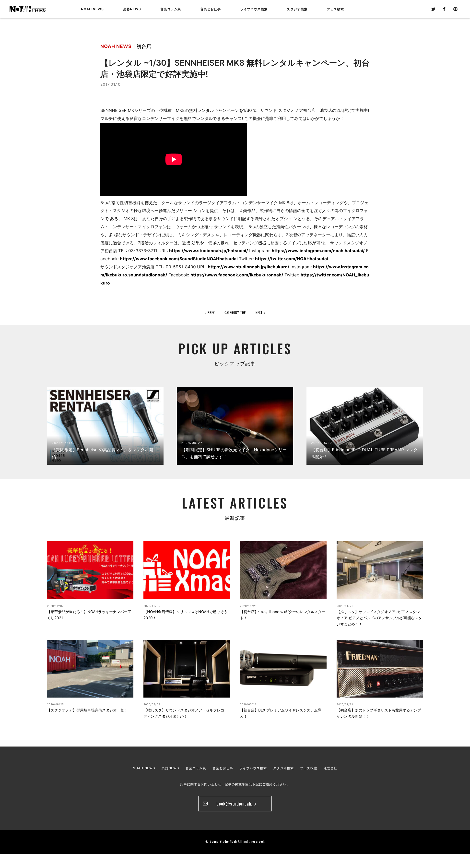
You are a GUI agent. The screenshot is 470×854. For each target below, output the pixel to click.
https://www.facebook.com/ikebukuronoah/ (236, 274)
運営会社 (330, 768)
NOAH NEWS (92, 9)
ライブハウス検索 (253, 768)
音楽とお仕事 (222, 768)
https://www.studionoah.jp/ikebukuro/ (248, 266)
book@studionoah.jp (236, 803)
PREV (211, 312)
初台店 (144, 46)
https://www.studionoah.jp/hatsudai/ (208, 250)
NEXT (259, 312)
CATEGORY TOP (235, 312)
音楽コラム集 (170, 9)
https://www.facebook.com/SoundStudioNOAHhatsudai (179, 258)
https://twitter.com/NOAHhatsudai (291, 258)
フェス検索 (308, 768)
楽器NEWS (132, 9)
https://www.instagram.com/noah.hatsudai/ (318, 250)
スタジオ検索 (283, 768)
